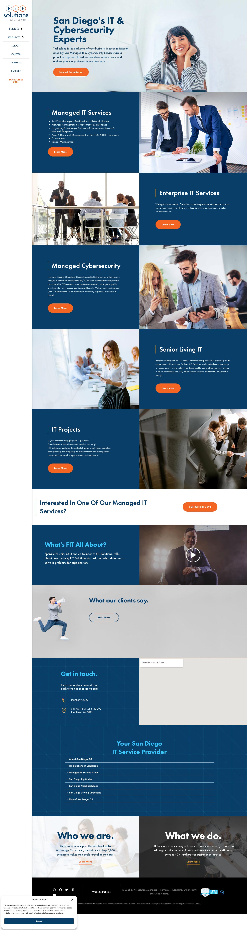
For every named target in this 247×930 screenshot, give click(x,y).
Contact (16, 62)
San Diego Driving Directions (85, 792)
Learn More (85, 861)
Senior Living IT (180, 349)
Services (14, 28)
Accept (39, 921)
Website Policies (101, 891)
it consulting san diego (146, 904)
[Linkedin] (73, 889)
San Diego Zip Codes (80, 779)
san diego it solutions (191, 904)
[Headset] (222, 892)
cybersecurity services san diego (121, 904)
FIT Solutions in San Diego (83, 765)
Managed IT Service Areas (83, 772)
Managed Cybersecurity (86, 266)
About (16, 45)
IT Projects (66, 429)
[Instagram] (54, 889)
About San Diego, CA (80, 759)
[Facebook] (60, 889)
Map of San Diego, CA (81, 799)
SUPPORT (16, 70)
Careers (16, 54)
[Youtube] (54, 895)
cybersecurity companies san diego (92, 904)
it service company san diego (169, 904)
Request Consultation (71, 72)
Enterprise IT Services (189, 193)
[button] (72, 899)
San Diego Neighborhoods (83, 785)
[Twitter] (66, 889)
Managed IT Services (81, 112)
